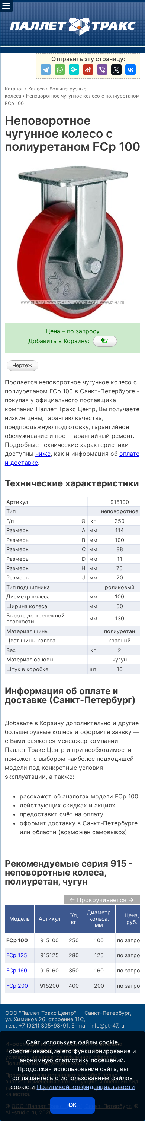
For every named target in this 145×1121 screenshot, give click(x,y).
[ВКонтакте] (130, 69)
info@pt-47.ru (107, 1025)
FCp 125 (16, 955)
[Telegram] (45, 69)
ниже (43, 453)
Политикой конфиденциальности (86, 1086)
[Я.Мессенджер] (74, 69)
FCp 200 (17, 985)
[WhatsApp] (60, 69)
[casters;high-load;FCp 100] (105, 341)
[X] (116, 69)
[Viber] (102, 69)
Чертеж (22, 365)
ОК (72, 1105)
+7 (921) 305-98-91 (43, 1025)
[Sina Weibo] (88, 69)
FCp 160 (16, 970)
